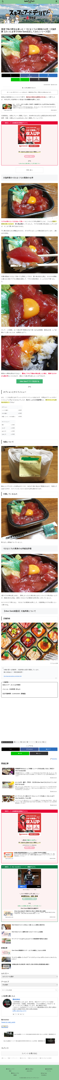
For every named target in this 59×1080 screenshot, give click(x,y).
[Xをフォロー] (16, 1014)
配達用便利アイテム (49, 1070)
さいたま (17, 742)
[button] (39, 79)
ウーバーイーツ (31, 742)
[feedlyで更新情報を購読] (21, 1014)
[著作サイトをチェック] (14, 1014)
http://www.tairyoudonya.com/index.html (13, 676)
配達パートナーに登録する (29, 898)
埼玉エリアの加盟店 (15, 1074)
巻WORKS (16, 999)
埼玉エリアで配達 (11, 1070)
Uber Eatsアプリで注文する (29, 381)
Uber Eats (39, 742)
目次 (27, 170)
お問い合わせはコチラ (19, 1011)
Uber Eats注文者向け (44, 1074)
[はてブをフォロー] (18, 1014)
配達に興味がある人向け (30, 1070)
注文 (45, 742)
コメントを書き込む (29, 1053)
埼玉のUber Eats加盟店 (8, 742)
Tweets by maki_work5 (8, 1022)
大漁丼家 (24, 742)
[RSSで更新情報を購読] (23, 1014)
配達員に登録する (29, 156)
